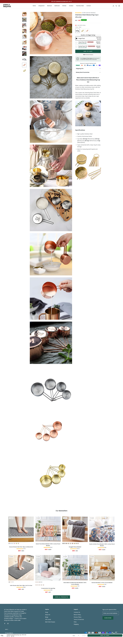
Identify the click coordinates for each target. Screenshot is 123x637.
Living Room (41, 5)
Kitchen (64, 5)
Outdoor (71, 5)
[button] (88, 38)
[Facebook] (4, 623)
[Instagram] (7, 623)
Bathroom (57, 5)
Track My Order (80, 5)
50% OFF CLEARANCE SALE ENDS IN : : (61, 1)
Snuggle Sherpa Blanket (75, 547)
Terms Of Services (79, 619)
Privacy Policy (77, 617)
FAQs (75, 622)
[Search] (116, 5)
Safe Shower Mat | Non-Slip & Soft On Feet (21, 585)
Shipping (76, 624)
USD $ (6, 629)
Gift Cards (48, 619)
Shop (46, 612)
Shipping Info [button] (79, 68)
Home (34, 5)
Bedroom (49, 5)
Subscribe (107, 618)
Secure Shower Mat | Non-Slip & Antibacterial (21, 547)
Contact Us (77, 612)
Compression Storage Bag (48, 588)
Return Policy (77, 614)
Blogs (46, 617)
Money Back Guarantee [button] (82, 72)
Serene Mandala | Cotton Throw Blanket (102, 582)
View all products (61, 597)
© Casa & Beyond (9, 633)
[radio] (77, 31)
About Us (47, 614)
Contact (88, 5)
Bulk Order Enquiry (50, 622)
